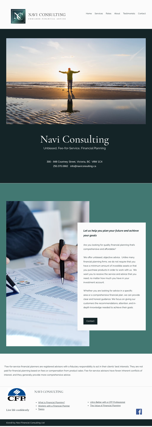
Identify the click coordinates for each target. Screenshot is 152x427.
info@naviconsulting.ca (83, 166)
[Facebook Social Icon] (139, 412)
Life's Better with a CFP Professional (107, 402)
